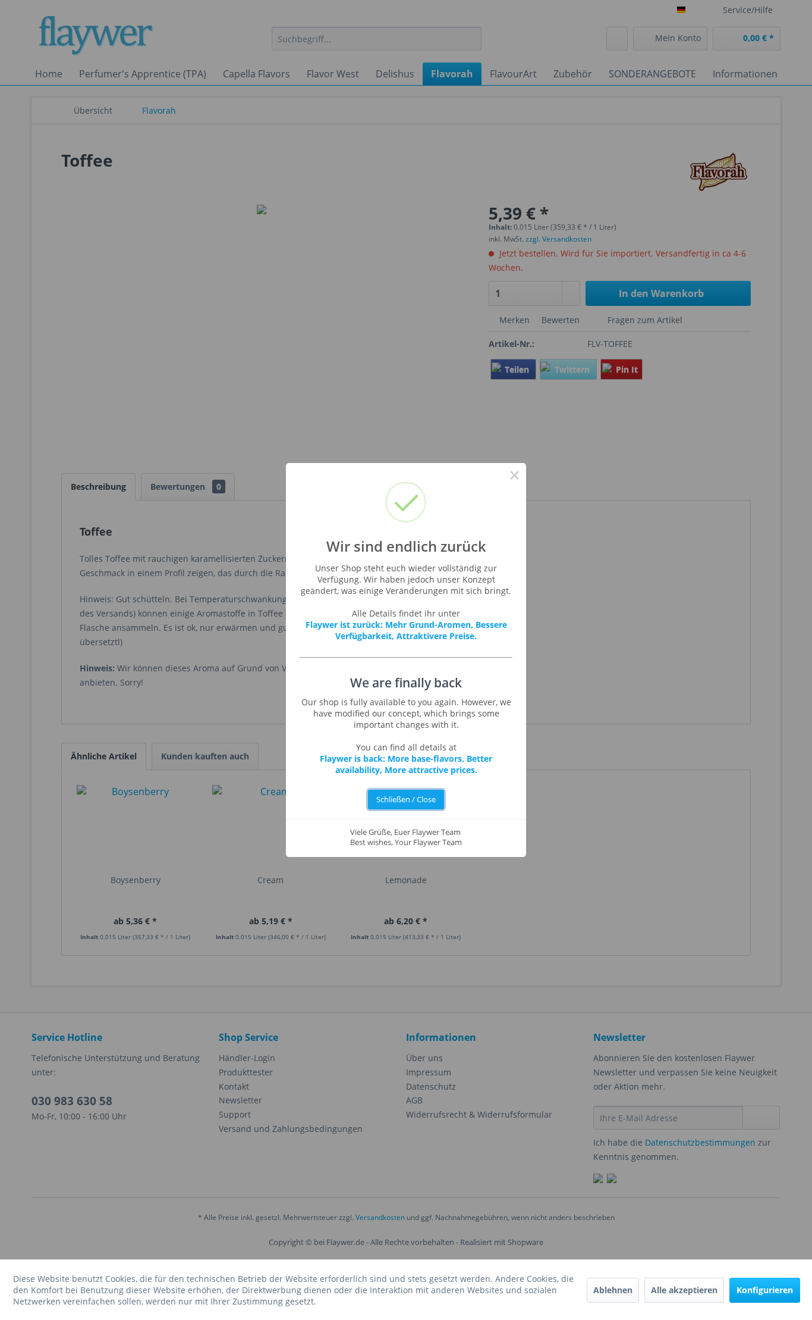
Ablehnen (612, 1290)
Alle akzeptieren (684, 1290)
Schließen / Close (406, 799)
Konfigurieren (765, 1290)
